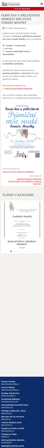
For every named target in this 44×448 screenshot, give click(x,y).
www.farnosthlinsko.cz (10, 390)
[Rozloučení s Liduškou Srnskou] (22, 220)
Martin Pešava (20, 28)
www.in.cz (5, 436)
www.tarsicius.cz (7, 430)
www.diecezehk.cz (8, 395)
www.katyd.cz (6, 442)
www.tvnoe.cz (6, 425)
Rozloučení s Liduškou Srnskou (22, 243)
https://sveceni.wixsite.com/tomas (18, 88)
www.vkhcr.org (7, 407)
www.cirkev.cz (6, 413)
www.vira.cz (6, 419)
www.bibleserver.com (9, 401)
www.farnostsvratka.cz (10, 384)
